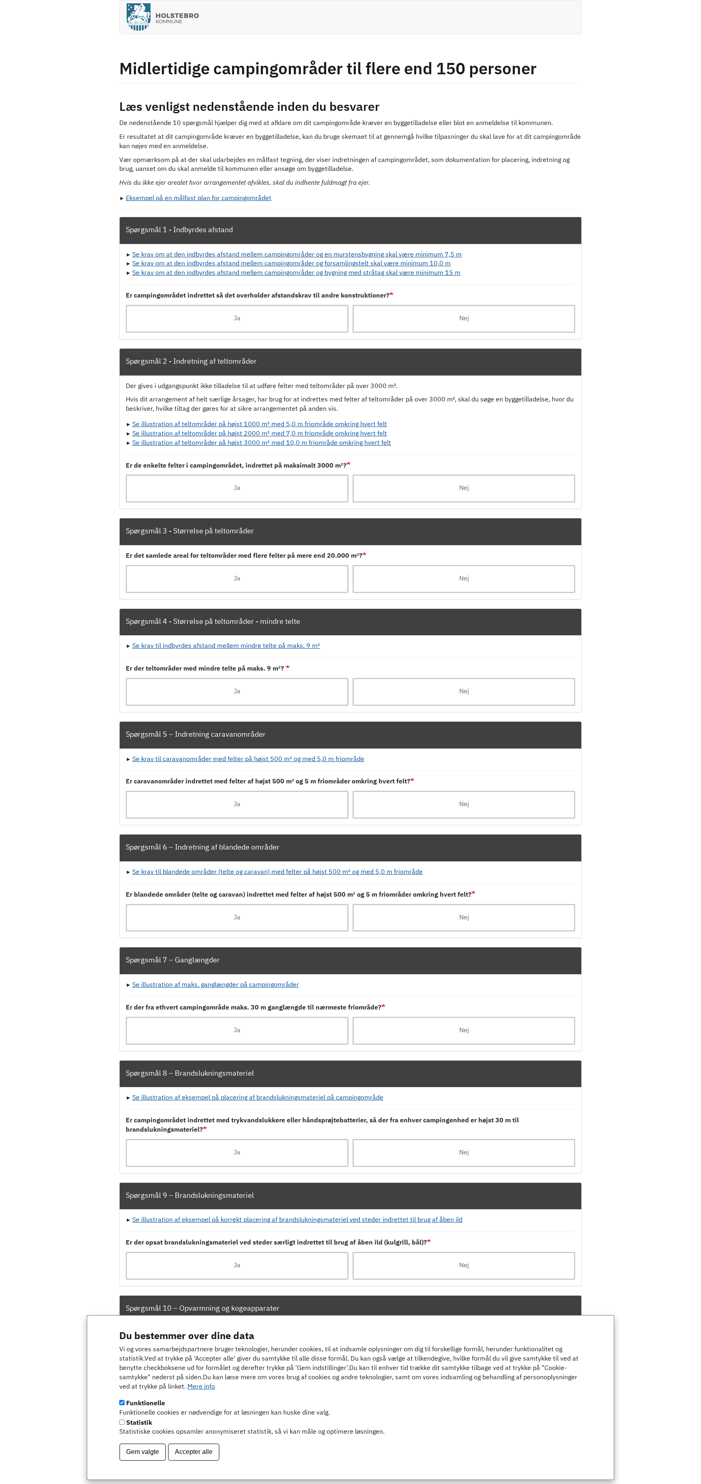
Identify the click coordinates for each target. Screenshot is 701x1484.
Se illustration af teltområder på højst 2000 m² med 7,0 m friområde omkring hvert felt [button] (259, 434)
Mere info (201, 1387)
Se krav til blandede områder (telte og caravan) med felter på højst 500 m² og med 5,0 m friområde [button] (277, 872)
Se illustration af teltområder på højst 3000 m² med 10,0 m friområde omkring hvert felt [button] (261, 443)
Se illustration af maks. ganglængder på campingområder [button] (215, 985)
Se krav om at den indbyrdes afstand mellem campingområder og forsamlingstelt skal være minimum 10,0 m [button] (291, 264)
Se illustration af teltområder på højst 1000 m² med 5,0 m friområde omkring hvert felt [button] (259, 424)
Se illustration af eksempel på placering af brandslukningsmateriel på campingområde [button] (257, 1098)
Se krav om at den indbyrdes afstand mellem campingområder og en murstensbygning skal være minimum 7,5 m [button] (297, 255)
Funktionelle (145, 1403)
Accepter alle (194, 1451)
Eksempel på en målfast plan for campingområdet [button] (198, 198)
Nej (464, 318)
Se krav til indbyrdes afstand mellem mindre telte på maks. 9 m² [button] (226, 646)
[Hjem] (165, 17)
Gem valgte (142, 1451)
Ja (237, 318)
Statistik (139, 1422)
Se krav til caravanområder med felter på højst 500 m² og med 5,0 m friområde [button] (248, 759)
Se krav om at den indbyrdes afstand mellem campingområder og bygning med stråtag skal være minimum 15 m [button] (296, 273)
